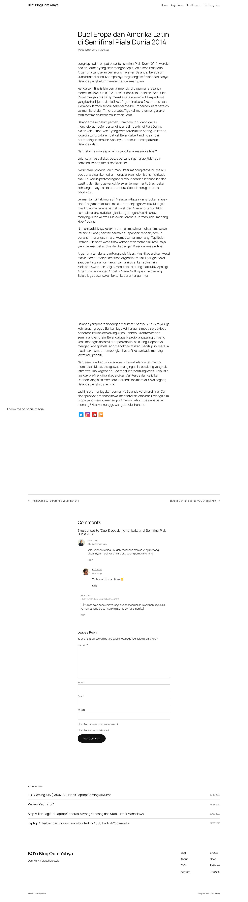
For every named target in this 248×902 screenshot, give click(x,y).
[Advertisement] (124, 299)
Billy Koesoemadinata (97, 544)
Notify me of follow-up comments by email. (100, 724)
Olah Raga (104, 50)
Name (81, 682)
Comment (83, 645)
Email (81, 696)
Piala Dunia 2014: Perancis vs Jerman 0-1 (55, 500)
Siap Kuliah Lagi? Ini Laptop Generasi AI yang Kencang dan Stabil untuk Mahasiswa (86, 814)
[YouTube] (94, 414)
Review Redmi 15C (41, 804)
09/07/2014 (86, 595)
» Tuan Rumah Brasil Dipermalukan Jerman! (100, 599)
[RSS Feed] (100, 414)
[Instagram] (87, 414)
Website (81, 709)
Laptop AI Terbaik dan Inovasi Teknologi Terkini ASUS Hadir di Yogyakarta (78, 823)
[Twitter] (81, 414)
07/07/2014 (92, 540)
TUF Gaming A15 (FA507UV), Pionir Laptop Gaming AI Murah (70, 795)
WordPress (215, 893)
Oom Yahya (92, 50)
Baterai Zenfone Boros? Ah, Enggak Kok (193, 500)
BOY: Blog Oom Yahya (43, 5)
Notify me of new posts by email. (95, 730)
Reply (90, 559)
